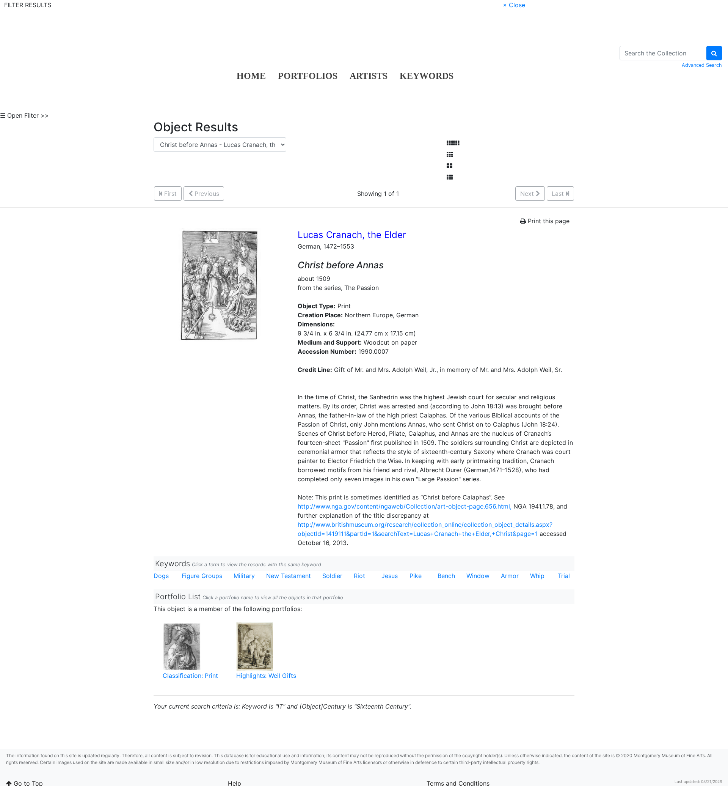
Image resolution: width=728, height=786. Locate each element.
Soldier (332, 576)
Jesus (389, 576)
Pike (416, 576)
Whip (537, 576)
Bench (446, 576)
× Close (514, 5)
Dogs (161, 576)
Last (559, 193)
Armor (510, 576)
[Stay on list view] (450, 177)
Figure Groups (202, 576)
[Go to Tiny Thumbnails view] (453, 143)
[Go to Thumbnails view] (450, 154)
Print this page (548, 221)
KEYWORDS (426, 76)
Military (244, 576)
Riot (359, 576)
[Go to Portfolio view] (449, 166)
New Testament (288, 576)
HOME (251, 76)
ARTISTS (369, 76)
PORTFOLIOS (307, 76)
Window (478, 576)
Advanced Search (702, 65)
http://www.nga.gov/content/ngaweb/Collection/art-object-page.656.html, (404, 506)
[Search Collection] (714, 53)
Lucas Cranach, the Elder (352, 234)
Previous (206, 193)
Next (528, 193)
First (169, 193)
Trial (564, 576)
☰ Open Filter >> (24, 115)
